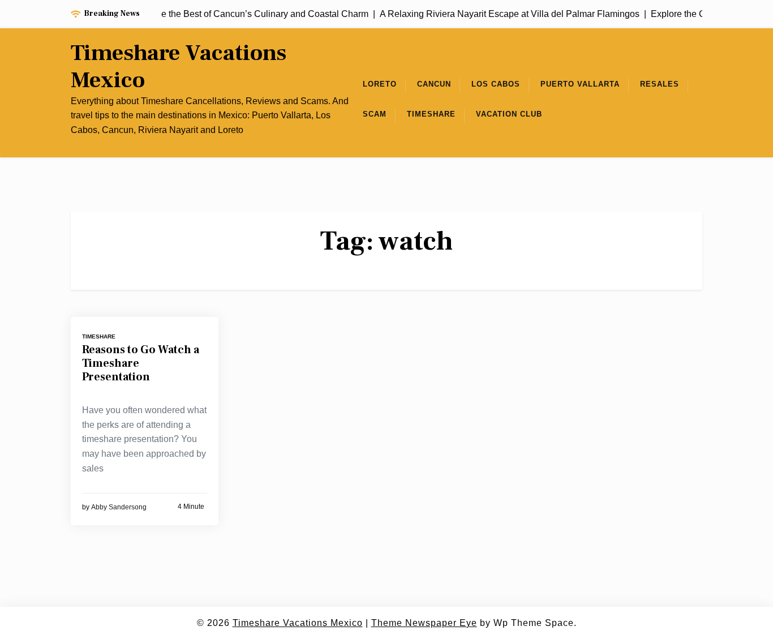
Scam (374, 114)
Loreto (380, 84)
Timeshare (431, 114)
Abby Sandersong (119, 507)
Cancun (434, 84)
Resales (659, 84)
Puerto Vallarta (580, 84)
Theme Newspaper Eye (424, 623)
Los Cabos (495, 84)
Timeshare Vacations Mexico (178, 67)
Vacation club (509, 114)
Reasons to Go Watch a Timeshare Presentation (140, 363)
